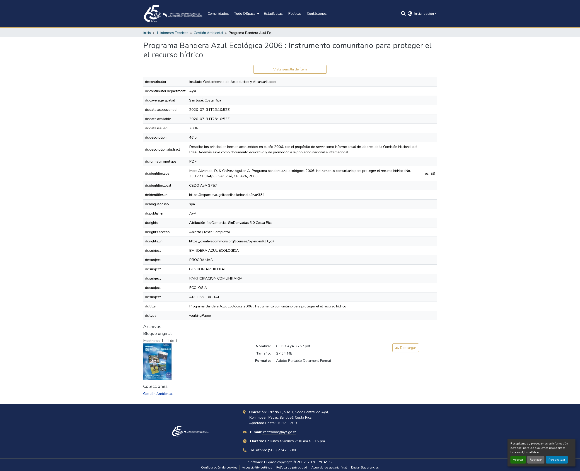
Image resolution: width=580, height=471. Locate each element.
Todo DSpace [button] (245, 13)
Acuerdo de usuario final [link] (329, 467)
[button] (173, 14)
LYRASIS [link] (324, 462)
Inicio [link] (147, 32)
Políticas (295, 13)
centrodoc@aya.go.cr (279, 432)
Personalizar (557, 460)
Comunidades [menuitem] (218, 13)
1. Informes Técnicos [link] (172, 32)
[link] (405, 347)
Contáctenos (317, 13)
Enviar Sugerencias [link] (365, 467)
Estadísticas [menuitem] (273, 13)
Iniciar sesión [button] (424, 13)
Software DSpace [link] (262, 462)
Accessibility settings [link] (257, 467)
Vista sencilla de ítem (290, 69)
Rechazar (536, 460)
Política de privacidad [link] (291, 467)
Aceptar (518, 460)
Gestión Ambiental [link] (208, 32)
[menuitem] (246, 13)
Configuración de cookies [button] (219, 467)
